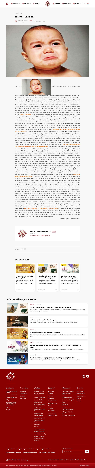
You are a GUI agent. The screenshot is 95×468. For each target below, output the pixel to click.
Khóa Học (79, 401)
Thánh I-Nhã (23, 391)
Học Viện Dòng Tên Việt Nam (13, 452)
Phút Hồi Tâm (23, 398)
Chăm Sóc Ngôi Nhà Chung (39, 421)
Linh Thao (22, 396)
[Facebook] (84, 376)
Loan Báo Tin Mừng (38, 400)
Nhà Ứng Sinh (51, 452)
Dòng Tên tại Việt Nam (11, 397)
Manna (64, 402)
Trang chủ (17, 13)
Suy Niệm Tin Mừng (52, 415)
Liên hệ (7, 407)
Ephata (64, 407)
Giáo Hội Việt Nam (81, 396)
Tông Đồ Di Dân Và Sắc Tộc (39, 410)
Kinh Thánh (51, 391)
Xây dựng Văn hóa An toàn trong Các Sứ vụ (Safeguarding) (11, 404)
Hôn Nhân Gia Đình (52, 403)
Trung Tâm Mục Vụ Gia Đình (30, 452)
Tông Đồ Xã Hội (37, 407)
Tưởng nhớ (8, 400)
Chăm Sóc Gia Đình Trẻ (39, 418)
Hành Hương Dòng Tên (39, 429)
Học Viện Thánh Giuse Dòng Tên (39, 439)
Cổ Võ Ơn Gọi (37, 424)
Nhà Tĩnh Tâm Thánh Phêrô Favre (39, 394)
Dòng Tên (8, 409)
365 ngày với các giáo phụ (67, 412)
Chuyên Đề (51, 408)
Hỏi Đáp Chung (83, 459)
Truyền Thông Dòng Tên (67, 391)
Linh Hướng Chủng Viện (39, 397)
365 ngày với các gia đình (68, 415)
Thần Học (50, 393)
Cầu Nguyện (51, 410)
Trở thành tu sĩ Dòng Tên (11, 395)
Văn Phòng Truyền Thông (40, 434)
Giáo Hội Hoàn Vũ (81, 393)
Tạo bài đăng (24, 460)
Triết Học (50, 396)
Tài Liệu (61, 459)
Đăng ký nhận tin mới (67, 448)
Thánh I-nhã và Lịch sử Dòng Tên (11, 392)
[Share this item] (33, 289)
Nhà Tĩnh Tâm (42, 452)
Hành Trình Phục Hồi (67, 397)
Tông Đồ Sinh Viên (38, 413)
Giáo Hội (50, 459)
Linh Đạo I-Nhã (23, 393)
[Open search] (84, 4)
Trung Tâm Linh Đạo (39, 391)
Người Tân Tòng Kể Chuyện (66, 394)
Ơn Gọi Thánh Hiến (52, 401)
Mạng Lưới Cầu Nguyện (39, 404)
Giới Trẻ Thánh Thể (38, 415)
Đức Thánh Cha (80, 391)
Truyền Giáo (51, 398)
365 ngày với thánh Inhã (68, 409)
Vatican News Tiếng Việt (68, 400)
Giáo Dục (36, 426)
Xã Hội (49, 405)
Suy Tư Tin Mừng (52, 413)
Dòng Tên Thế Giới (10, 449)
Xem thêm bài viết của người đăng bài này (40, 235)
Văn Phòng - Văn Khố (39, 436)
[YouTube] (87, 376)
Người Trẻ (66, 459)
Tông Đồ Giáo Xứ (38, 402)
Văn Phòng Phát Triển (39, 431)
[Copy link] (25, 249)
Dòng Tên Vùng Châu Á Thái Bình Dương (27, 449)
